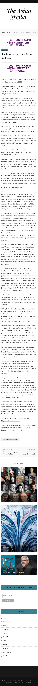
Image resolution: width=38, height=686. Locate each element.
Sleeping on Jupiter (8, 550)
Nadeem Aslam (6, 136)
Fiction (5, 633)
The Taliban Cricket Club (9, 98)
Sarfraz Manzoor (15, 159)
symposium (23, 218)
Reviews (10, 548)
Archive (5, 618)
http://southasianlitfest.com (10, 421)
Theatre (5, 656)
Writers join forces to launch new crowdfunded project (19, 500)
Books (4, 50)
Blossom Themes (12, 683)
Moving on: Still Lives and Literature (13, 126)
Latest (5, 641)
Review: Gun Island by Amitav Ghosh (13, 572)
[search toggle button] (35, 1)
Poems (5, 645)
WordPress (29, 683)
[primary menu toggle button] (19, 27)
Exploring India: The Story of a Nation (13, 326)
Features (6, 629)
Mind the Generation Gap (9, 112)
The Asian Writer (19, 13)
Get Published (7, 637)
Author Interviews (8, 622)
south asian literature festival (10, 439)
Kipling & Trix (5, 309)
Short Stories (7, 652)
